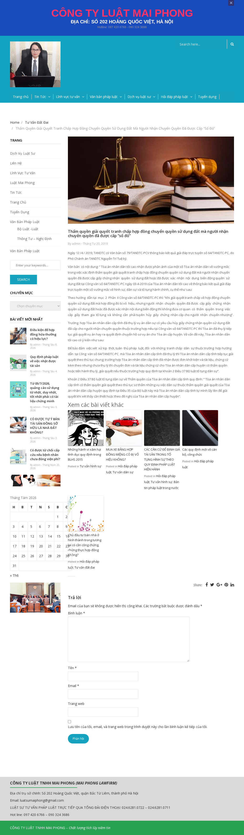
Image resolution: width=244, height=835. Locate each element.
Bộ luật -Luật (27, 229)
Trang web (76, 703)
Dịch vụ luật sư (139, 96)
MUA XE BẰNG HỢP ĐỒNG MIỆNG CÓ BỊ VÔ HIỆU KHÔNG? (122, 454)
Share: (197, 585)
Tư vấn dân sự (123, 472)
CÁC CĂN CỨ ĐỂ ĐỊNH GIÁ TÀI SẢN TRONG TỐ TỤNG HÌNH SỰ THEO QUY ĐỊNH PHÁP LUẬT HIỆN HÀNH (162, 459)
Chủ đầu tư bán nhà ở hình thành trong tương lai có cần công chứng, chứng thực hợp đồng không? (84, 545)
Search (23, 279)
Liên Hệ (16, 163)
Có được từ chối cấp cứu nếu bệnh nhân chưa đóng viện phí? (45, 454)
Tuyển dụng (207, 96)
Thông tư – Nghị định (34, 238)
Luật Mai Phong (22, 182)
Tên (72, 668)
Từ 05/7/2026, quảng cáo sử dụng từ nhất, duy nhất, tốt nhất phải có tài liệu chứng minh (44, 392)
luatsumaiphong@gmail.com (42, 800)
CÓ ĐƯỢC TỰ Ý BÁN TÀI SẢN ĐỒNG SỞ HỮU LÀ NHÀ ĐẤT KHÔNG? (45, 425)
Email (73, 685)
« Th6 (14, 575)
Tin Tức (40, 96)
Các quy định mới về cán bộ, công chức (199, 452)
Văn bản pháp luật (103, 96)
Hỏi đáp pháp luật (174, 96)
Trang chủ (21, 96)
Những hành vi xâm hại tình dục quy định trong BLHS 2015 (84, 454)
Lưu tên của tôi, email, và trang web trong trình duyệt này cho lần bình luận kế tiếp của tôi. (137, 726)
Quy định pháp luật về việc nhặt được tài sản (44, 361)
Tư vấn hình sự (90, 466)
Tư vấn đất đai (85, 567)
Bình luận (76, 613)
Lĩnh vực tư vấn (68, 96)
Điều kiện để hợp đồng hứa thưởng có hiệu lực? (43, 334)
